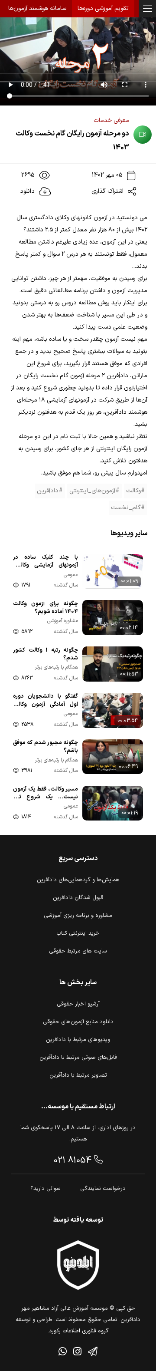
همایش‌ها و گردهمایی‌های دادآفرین (78, 880)
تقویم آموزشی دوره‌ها (103, 8)
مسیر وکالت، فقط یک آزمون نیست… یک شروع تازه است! (45, 793)
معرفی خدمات (111, 120)
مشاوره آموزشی (62, 621)
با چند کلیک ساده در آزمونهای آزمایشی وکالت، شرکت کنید (45, 562)
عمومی (71, 575)
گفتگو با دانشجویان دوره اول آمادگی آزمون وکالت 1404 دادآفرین (45, 700)
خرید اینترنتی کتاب (78, 933)
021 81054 (74, 1160)
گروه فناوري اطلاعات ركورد (79, 1331)
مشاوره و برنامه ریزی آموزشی (78, 915)
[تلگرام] (93, 1352)
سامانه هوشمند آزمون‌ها (37, 8)
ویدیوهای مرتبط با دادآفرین (78, 1039)
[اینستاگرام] (77, 1352)
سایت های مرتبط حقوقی (78, 951)
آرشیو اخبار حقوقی (78, 1004)
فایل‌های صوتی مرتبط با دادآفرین (78, 1057)
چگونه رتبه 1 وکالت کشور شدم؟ (45, 654)
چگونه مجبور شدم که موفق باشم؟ (45, 747)
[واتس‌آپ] (62, 1352)
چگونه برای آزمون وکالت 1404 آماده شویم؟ (45, 608)
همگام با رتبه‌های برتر (56, 667)
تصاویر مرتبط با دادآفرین (78, 1075)
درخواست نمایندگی (103, 1188)
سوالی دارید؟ (45, 1188)
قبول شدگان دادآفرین (78, 897)
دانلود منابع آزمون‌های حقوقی (78, 1022)
